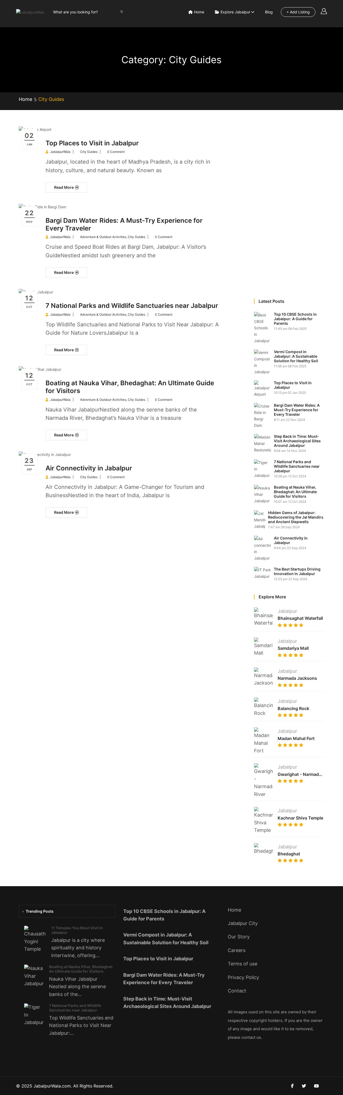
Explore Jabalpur (235, 12)
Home (199, 12)
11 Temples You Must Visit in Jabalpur (77, 930)
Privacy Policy (243, 977)
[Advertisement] (289, 206)
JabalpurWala (60, 152)
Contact (237, 991)
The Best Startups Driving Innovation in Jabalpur (297, 571)
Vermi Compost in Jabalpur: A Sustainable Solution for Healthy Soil (296, 356)
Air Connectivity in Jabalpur (89, 468)
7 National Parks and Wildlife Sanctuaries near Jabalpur (132, 305)
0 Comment (116, 152)
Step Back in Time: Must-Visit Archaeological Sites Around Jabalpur (297, 441)
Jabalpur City (243, 923)
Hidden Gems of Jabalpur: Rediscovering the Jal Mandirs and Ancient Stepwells (295, 517)
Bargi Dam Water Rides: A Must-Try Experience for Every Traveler (124, 224)
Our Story (239, 936)
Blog (269, 12)
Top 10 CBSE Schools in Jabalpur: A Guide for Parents (295, 319)
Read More (64, 187)
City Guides (89, 152)
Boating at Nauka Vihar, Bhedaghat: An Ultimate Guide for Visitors (130, 387)
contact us (251, 1037)
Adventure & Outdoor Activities (103, 237)
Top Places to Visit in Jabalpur (92, 143)
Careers (236, 950)
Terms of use (242, 963)
